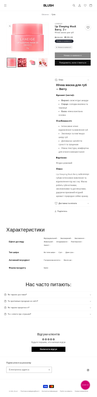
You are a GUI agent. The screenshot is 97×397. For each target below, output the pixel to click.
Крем (46, 268)
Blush (16, 391)
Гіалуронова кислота (52, 260)
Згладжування (61, 242)
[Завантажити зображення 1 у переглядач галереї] (11, 62)
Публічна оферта (66, 391)
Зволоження (79, 238)
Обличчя (45, 14)
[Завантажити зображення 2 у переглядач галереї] (22, 62)
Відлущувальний (50, 238)
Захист (46, 245)
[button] (5, 5)
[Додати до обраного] (88, 27)
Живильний (48, 242)
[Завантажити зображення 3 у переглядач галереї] (32, 62)
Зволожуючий (65, 238)
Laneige (58, 23)
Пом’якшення (76, 242)
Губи (53, 14)
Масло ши (67, 260)
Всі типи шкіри (49, 252)
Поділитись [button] (62, 211)
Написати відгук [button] (48, 349)
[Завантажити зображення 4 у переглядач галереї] (43, 62)
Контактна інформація (49, 391)
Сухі (60, 252)
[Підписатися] (49, 370)
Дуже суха (69, 252)
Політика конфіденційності (30, 391)
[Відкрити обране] (85, 5)
